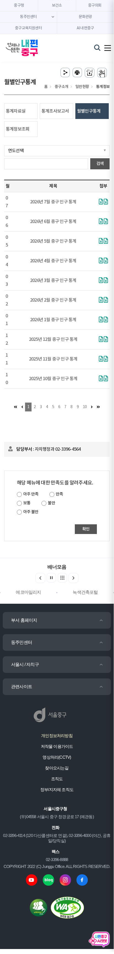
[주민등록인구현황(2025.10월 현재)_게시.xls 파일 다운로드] (101, 379)
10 (85, 407)
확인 (85, 529)
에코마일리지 (28, 592)
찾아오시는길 (56, 768)
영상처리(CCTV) (57, 757)
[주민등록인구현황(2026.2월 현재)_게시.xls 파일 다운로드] (101, 300)
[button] (73, 578)
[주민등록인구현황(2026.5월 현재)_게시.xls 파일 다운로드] (106, 241)
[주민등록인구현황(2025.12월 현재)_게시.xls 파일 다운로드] (101, 339)
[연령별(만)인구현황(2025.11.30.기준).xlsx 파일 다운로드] (106, 359)
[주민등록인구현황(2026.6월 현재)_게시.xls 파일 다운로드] (101, 221)
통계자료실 (15, 111)
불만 (51, 503)
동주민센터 (21, 642)
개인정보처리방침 (57, 735)
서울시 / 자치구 (25, 664)
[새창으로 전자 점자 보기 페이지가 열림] (102, 72)
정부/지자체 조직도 (56, 789)
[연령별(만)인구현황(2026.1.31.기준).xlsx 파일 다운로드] (106, 320)
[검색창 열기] (97, 47)
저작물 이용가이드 (57, 746)
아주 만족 (30, 494)
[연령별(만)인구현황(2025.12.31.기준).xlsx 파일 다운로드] (106, 339)
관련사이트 (21, 686)
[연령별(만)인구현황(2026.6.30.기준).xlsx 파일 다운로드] (106, 221)
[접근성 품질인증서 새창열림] (67, 907)
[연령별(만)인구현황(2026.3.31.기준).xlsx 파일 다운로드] (106, 280)
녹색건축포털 (85, 592)
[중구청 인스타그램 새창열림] (65, 879)
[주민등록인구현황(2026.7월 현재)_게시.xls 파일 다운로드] (106, 202)
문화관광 (85, 17)
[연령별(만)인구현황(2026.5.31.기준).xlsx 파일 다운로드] (101, 241)
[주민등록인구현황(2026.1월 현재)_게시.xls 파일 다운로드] (101, 320)
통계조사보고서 (55, 111)
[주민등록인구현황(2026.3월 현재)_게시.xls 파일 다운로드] (101, 280)
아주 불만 (30, 512)
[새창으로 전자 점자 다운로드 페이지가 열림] (89, 72)
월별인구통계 (88, 111)
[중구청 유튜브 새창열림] (31, 879)
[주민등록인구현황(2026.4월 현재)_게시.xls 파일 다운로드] (101, 261)
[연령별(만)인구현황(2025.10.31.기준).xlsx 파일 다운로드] (106, 379)
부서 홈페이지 (24, 620)
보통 (26, 503)
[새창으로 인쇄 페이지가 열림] (77, 72)
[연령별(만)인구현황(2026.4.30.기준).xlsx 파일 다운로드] (106, 261)
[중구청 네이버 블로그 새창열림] (48, 879)
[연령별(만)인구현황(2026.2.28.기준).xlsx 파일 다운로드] (106, 300)
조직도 (57, 778)
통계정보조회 (17, 129)
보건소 (57, 5)
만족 (59, 494)
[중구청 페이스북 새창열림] (82, 879)
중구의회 (95, 5)
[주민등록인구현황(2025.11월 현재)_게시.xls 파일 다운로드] (101, 359)
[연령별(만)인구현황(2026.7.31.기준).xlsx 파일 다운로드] (101, 202)
